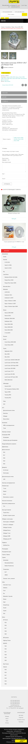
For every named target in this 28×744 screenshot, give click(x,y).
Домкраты (4, 467)
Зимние (5, 666)
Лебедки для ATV (7, 538)
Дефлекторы (5, 446)
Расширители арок (6, 551)
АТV (3, 407)
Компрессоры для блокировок (10, 440)
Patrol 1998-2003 (9, 327)
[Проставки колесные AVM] (12, 55)
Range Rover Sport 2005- (10, 282)
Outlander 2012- (8, 295)
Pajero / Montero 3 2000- (10, 300)
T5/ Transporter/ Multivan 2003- (12, 389)
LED (4, 479)
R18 (4, 458)
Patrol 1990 (20, 139)
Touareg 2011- (8, 397)
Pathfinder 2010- (8, 321)
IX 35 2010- (7, 262)
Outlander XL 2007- (9, 297)
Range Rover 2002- (9, 280)
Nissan (13, 27)
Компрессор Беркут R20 (14, 213)
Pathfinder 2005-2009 (10, 318)
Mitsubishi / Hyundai (7, 596)
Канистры (5, 413)
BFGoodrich (6, 637)
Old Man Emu (6, 545)
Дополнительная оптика (9, 410)
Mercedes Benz (6, 286)
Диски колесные (6, 449)
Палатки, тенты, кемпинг (9, 578)
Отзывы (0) (5, 101)
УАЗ (4, 404)
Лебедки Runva (6, 530)
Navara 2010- (8, 315)
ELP (6, 572)
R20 (4, 463)
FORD (15, 137)
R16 (4, 452)
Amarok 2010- (8, 386)
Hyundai (5, 259)
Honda (4, 256)
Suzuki (4, 339)
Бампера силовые (6, 431)
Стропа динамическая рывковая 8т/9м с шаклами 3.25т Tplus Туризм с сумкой (22, 85)
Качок (4, 494)
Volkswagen (6, 383)
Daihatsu (5, 587)
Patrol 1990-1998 (9, 324)
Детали (4, 97)
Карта (18, 5)
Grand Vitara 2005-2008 (10, 342)
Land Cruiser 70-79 (9, 371)
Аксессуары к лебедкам (8, 521)
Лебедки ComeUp (7, 527)
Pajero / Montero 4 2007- (10, 303)
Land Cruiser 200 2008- (10, 368)
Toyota (4, 348)
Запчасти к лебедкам (8, 524)
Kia (4, 271)
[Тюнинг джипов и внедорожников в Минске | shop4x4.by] (14, 1)
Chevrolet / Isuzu (7, 584)
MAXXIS (5, 643)
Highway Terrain (7, 640)
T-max (4, 488)
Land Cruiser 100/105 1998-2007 (12, 359)
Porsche (5, 336)
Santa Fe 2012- (8, 268)
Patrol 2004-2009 (9, 330)
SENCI (6, 574)
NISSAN (15, 139)
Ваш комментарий (6, 162)
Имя (3, 173)
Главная (2, 27)
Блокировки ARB (6, 434)
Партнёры (21, 721)
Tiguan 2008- (8, 391)
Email (3, 178)
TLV (4, 506)
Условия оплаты (21, 719)
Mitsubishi (5, 289)
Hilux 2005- (7, 354)
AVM (6, 81)
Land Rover (6, 274)
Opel (4, 602)
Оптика (7, 722)
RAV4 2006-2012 (8, 379)
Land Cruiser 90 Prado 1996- (11, 377)
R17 (4, 455)
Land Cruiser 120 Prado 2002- (12, 362)
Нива (4, 401)
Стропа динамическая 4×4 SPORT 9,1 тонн (14, 241)
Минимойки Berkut (9, 562)
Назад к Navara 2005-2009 (7, 85)
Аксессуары (6, 473)
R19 (4, 460)
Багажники (4, 422)
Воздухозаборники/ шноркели (9, 443)
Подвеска (4, 542)
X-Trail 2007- (8, 332)
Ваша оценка (5, 158)
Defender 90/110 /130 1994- (11, 277)
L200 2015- (7, 292)
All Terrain (5, 619)
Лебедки (5, 416)
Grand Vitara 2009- (9, 344)
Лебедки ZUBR (6, 536)
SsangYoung (6, 604)
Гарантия (21, 717)
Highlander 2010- (9, 351)
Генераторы (6, 569)
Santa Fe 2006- (8, 265)
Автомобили (8, 27)
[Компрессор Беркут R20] (14, 203)
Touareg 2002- (8, 394)
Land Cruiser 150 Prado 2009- (12, 365)
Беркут (4, 491)
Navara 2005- (20, 137)
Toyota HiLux (6, 512)
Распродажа (5, 548)
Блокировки (6, 437)
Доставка (21, 715)
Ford (4, 590)
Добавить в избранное (8, 67)
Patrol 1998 (16, 140)
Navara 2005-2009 (19, 27)
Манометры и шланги (8, 497)
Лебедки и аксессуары (7, 519)
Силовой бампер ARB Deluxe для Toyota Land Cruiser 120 (25, 85)
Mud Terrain (6, 664)
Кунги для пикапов (6, 509)
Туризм (4, 557)
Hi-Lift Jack (5, 470)
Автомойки (5, 560)
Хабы (3, 582)
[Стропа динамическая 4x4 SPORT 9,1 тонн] (14, 232)
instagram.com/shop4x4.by (15, 706)
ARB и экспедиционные (8, 425)
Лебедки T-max (6, 533)
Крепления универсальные (8, 503)
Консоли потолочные (7, 500)
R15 (6, 622)
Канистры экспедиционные (8, 482)
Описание (5, 92)
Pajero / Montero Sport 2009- (11, 306)
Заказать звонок (22, 741)
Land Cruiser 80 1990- (10, 374)
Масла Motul (6, 419)
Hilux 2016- (7, 356)
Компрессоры (5, 485)
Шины (3, 617)
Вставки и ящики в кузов (9, 515)
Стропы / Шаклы (6, 554)
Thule (4, 428)
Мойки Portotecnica (9, 565)
